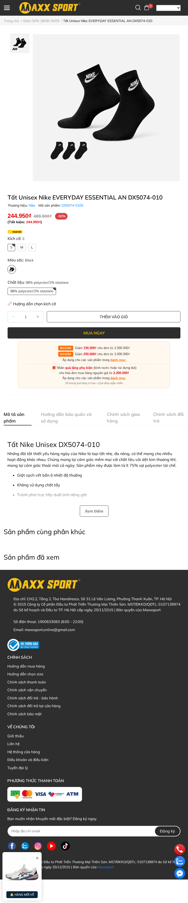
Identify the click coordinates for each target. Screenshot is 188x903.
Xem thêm (94, 511)
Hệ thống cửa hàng (23, 752)
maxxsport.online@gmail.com (50, 629)
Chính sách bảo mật (24, 714)
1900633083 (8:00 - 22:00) (60, 621)
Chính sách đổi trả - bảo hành (32, 698)
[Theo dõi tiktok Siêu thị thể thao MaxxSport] (65, 846)
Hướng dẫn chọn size (25, 674)
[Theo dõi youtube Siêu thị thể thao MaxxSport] (51, 846)
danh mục (118, 360)
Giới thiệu (15, 736)
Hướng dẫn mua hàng (26, 666)
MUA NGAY (94, 332)
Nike (32, 205)
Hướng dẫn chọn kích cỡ (34, 303)
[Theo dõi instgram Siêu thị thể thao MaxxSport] (38, 846)
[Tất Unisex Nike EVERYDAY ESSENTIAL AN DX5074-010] (106, 107)
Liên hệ (13, 743)
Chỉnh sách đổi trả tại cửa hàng (33, 706)
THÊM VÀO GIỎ (114, 316)
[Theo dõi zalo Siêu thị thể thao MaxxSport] (25, 846)
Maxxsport (105, 867)
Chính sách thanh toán (26, 682)
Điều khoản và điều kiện (27, 759)
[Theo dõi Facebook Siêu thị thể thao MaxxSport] (12, 846)
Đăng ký (167, 831)
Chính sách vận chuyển (27, 690)
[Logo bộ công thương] (23, 645)
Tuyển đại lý (17, 767)
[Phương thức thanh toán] (44, 794)
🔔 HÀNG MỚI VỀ (22, 894)
